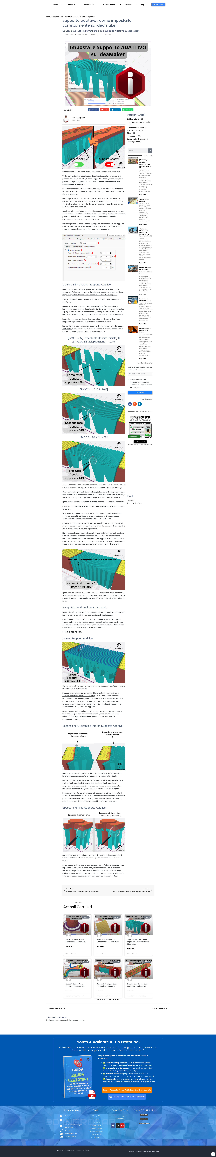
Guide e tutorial (133, 119)
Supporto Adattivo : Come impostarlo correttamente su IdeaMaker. (138, 942)
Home (55, 5)
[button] (93, 109)
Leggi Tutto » (143, 194)
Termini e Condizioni (135, 503)
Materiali (128, 5)
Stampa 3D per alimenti (144, 200)
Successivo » (114, 999)
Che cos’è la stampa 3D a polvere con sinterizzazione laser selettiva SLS (145, 232)
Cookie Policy (144, 1119)
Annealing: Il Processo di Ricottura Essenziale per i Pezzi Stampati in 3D (145, 163)
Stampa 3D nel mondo (136, 139)
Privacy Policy (131, 500)
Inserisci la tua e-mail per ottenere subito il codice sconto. (140, 368)
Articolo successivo (160, 1008)
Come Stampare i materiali (140, 122)
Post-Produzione (133, 130)
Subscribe (140, 393)
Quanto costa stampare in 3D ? (145, 299)
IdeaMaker (69, 17)
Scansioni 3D (89, 5)
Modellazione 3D (109, 5)
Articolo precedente (56, 1008)
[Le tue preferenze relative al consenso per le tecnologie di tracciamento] (213, 1154)
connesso (60, 1020)
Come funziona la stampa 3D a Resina (145, 330)
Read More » (69, 946)
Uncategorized (133, 142)
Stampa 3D (71, 5)
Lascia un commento (54, 17)
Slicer (76, 17)
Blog (142, 5)
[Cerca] (150, 150)
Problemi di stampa (136, 128)
